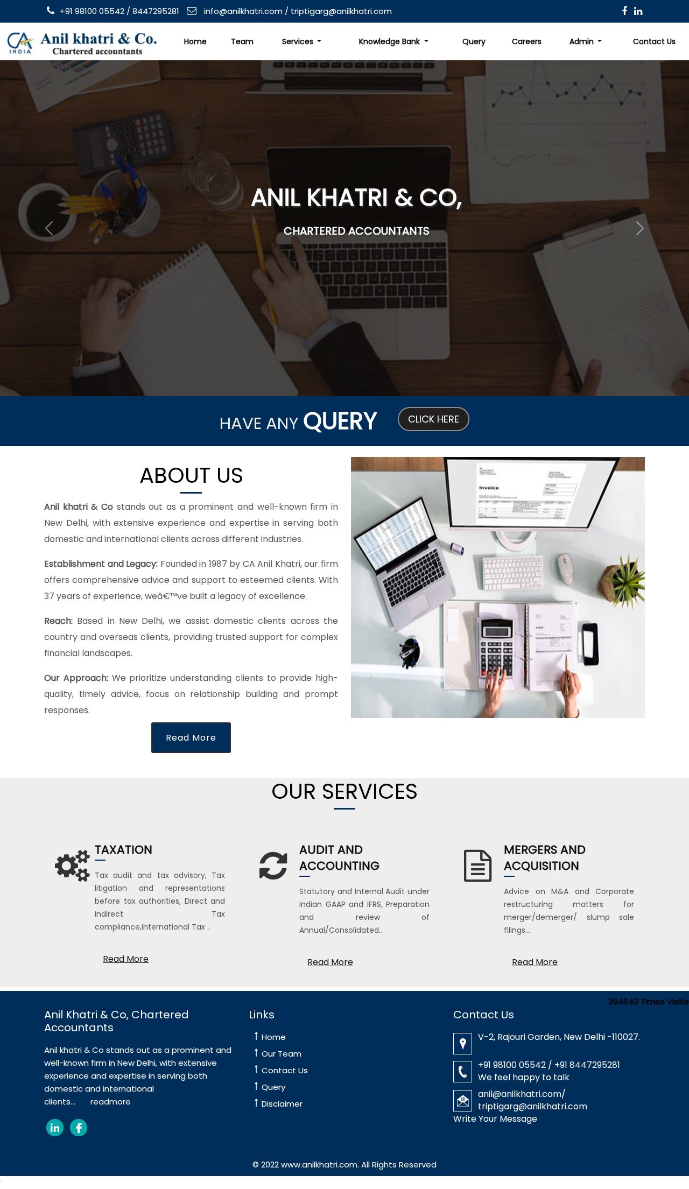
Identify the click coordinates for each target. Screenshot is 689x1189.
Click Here (433, 419)
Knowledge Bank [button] (390, 41)
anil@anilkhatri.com (519, 1094)
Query (474, 41)
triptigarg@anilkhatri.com (341, 11)
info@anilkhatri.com (242, 11)
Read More (191, 737)
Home (195, 41)
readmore (110, 1101)
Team (242, 41)
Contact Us (285, 1070)
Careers (527, 41)
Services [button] (298, 41)
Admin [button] (583, 41)
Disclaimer (282, 1103)
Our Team (281, 1053)
